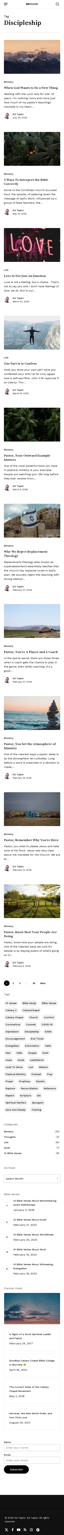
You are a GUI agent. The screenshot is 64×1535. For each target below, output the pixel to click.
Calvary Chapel (14, 1017)
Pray (49, 1074)
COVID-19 (47, 1024)
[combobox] (32, 1178)
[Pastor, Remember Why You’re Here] (32, 809)
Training (36, 1109)
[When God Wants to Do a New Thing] (32, 57)
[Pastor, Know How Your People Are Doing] (32, 901)
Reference (50, 1088)
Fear (8, 1053)
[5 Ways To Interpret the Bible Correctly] (32, 149)
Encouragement (15, 1038)
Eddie (48, 1031)
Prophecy (24, 1081)
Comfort (49, 1017)
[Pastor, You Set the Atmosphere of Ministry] (32, 713)
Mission (43, 1067)
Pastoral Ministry (16, 1074)
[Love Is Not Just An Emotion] (32, 245)
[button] (6, 4)
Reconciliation (29, 1088)
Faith (48, 1045)
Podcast (36, 1074)
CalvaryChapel (31, 1010)
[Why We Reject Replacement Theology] (32, 521)
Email (7, 1454)
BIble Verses (49, 1003)
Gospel (32, 1053)
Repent (10, 1095)
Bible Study (29, 1003)
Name (7, 1442)
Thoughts (10, 1137)
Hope (9, 1060)
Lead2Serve (37, 1060)
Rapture (10, 1088)
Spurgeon (38, 1102)
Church (33, 1017)
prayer (9, 1081)
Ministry (8, 82)
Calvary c (11, 1010)
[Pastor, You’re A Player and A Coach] (32, 621)
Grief (45, 1053)
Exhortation (32, 1045)
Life (6, 270)
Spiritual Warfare (16, 1102)
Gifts (19, 1053)
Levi (31, 1067)
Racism (40, 1081)
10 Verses (11, 1003)
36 (34, 983)
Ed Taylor (18, 114)
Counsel (31, 1024)
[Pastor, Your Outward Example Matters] (32, 425)
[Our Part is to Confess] (32, 332)
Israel (21, 1060)
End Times (37, 1038)
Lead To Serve (14, 1067)
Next (43, 983)
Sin (39, 1095)
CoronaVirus (13, 1024)
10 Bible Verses (13, 1153)
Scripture (25, 1095)
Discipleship (32, 1031)
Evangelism (12, 1045)
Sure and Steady (15, 1109)
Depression (12, 1031)
